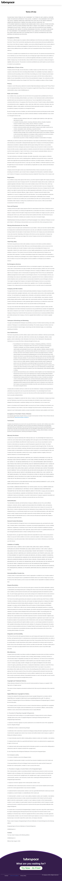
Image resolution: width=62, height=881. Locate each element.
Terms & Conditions (14, 875)
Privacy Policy (23, 875)
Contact (6, 875)
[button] (60, 2)
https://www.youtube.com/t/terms (22, 417)
